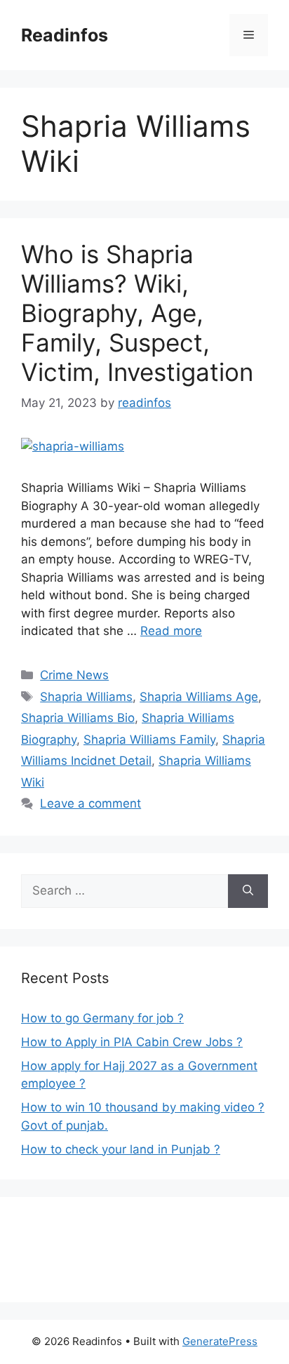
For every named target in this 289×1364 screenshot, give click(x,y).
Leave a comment (90, 803)
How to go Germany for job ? (102, 1018)
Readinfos (64, 35)
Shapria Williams (86, 697)
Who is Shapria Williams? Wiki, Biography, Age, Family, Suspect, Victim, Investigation (137, 313)
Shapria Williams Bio (78, 718)
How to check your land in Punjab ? (120, 1149)
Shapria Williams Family (149, 740)
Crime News (74, 675)
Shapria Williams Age (199, 697)
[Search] (248, 891)
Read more (171, 631)
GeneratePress (219, 1341)
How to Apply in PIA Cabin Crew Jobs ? (132, 1042)
